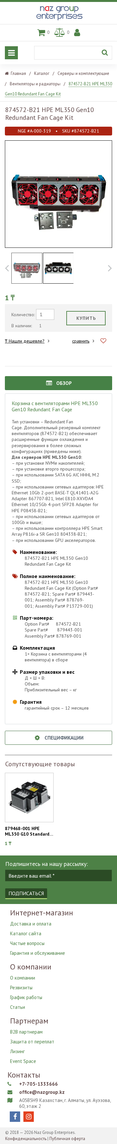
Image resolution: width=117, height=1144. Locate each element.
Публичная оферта (67, 1138)
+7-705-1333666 (38, 1084)
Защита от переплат (32, 1041)
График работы (26, 997)
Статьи (17, 1007)
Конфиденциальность (25, 1138)
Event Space (23, 1061)
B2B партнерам (26, 1032)
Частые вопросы (27, 943)
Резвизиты (21, 987)
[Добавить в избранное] (103, 340)
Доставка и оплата (30, 924)
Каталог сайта (25, 933)
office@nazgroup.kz (42, 1092)
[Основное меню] (11, 52)
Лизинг (17, 1051)
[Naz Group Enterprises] (58, 20)
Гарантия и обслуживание (37, 953)
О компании (22, 978)
